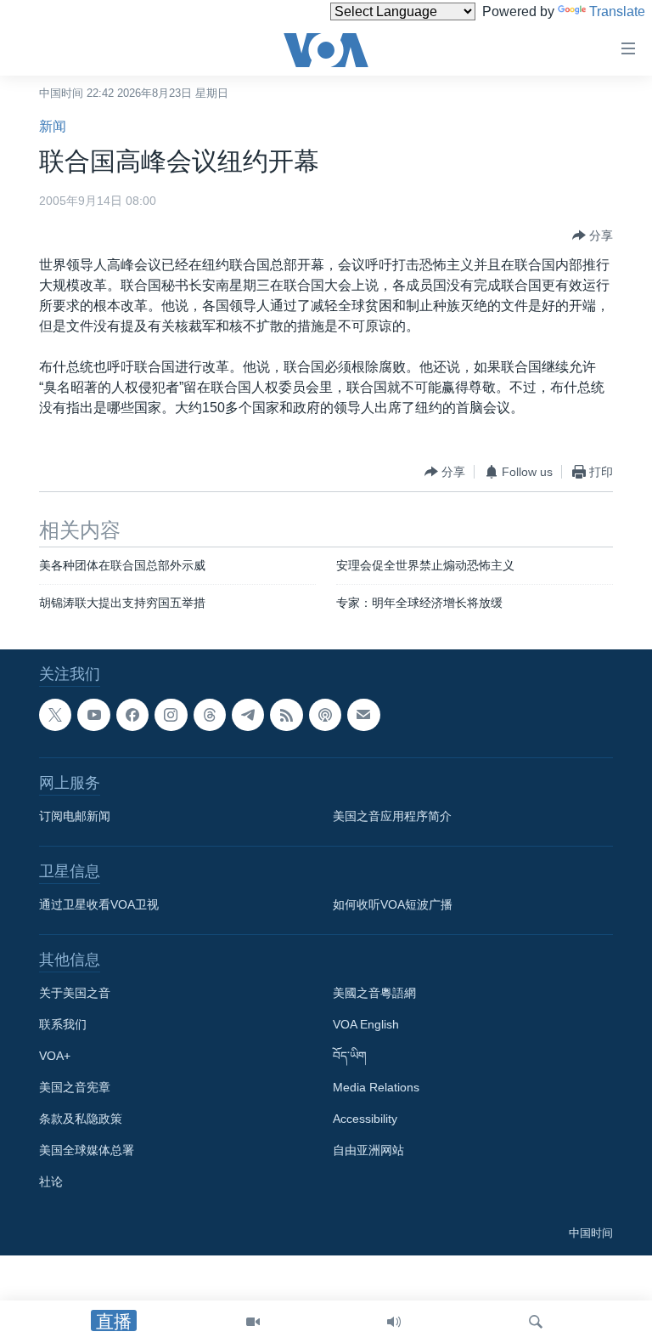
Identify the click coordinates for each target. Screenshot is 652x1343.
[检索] (535, 1321)
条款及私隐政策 (80, 1118)
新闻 (52, 126)
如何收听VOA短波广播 (392, 904)
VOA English (366, 1024)
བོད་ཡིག (350, 1055)
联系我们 (63, 1024)
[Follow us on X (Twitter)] (55, 715)
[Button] (592, 235)
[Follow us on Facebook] (132, 715)
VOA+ (54, 1055)
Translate (617, 11)
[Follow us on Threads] (210, 715)
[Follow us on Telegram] (248, 715)
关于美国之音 (74, 993)
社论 (51, 1181)
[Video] (253, 1321)
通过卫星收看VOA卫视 (99, 904)
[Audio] (393, 1321)
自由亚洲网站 (368, 1150)
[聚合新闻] (286, 715)
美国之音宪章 (74, 1087)
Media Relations (376, 1087)
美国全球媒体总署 (86, 1150)
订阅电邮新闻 (74, 816)
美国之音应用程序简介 (392, 816)
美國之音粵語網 (374, 993)
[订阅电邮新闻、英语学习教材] (363, 715)
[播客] (325, 715)
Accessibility (365, 1118)
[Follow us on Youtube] (93, 715)
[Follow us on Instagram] (171, 715)
